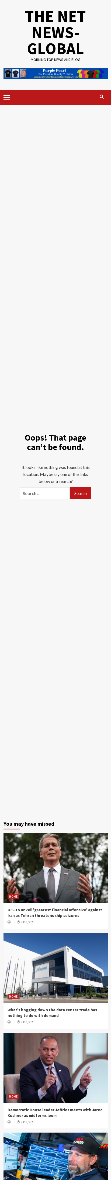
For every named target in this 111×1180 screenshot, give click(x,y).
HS (13, 922)
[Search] (101, 97)
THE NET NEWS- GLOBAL (55, 32)
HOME (13, 896)
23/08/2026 (27, 922)
